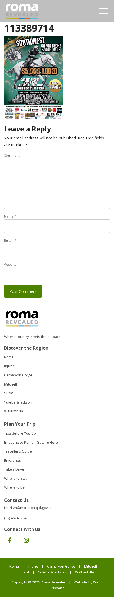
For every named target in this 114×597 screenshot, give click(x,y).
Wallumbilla (13, 411)
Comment (13, 155)
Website (10, 264)
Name (10, 216)
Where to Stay (15, 478)
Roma (9, 357)
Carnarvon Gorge (18, 375)
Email (10, 240)
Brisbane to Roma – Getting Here (31, 442)
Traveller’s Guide (18, 451)
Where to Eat (14, 487)
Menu (103, 11)
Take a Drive (14, 469)
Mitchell (10, 384)
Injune (9, 366)
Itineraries (12, 460)
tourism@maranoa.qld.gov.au (28, 507)
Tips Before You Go (20, 433)
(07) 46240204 (15, 518)
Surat (8, 393)
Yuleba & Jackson (18, 402)
